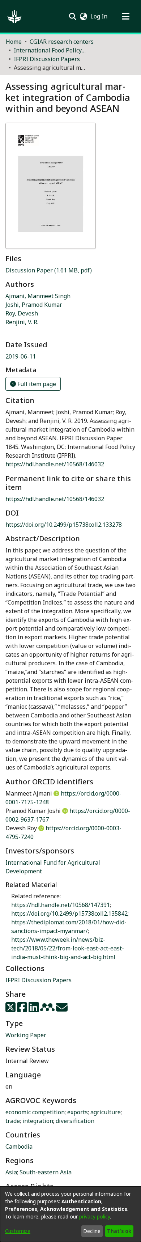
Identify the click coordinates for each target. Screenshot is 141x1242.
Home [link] (14, 42)
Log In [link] (99, 16)
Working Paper (25, 1035)
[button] (14, 16)
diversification (75, 1121)
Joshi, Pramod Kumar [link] (33, 305)
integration (37, 1121)
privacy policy (94, 1216)
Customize (17, 1231)
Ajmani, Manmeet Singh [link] (37, 296)
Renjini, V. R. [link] (21, 322)
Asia (11, 1172)
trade (12, 1121)
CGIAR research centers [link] (62, 42)
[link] (48, 270)
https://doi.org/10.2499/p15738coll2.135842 (69, 913)
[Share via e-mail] (62, 1009)
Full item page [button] (36, 384)
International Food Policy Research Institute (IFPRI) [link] (50, 50)
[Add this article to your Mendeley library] (48, 1009)
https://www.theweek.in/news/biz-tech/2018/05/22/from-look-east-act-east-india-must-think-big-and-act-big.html (67, 948)
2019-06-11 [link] (20, 356)
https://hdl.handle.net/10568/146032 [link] (54, 499)
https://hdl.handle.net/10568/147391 (60, 905)
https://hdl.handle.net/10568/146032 (54, 464)
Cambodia (19, 1146)
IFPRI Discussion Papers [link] (47, 59)
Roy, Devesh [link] (21, 313)
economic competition (35, 1112)
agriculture (105, 1112)
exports (77, 1112)
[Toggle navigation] (125, 16)
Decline (92, 1231)
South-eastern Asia (46, 1172)
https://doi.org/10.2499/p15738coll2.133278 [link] (63, 525)
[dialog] (70, 1214)
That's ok (119, 1231)
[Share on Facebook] (23, 1009)
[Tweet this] (11, 1009)
